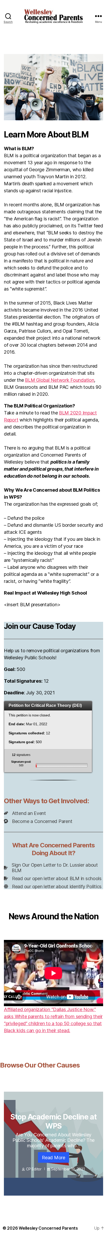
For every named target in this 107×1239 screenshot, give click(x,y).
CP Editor (34, 1168)
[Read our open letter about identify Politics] (53, 886)
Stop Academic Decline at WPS (53, 1121)
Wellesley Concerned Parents (48, 1228)
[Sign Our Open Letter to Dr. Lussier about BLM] (53, 867)
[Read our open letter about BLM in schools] (53, 878)
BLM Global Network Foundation (59, 380)
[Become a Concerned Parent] (38, 821)
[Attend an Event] (25, 813)
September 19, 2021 (68, 1168)
